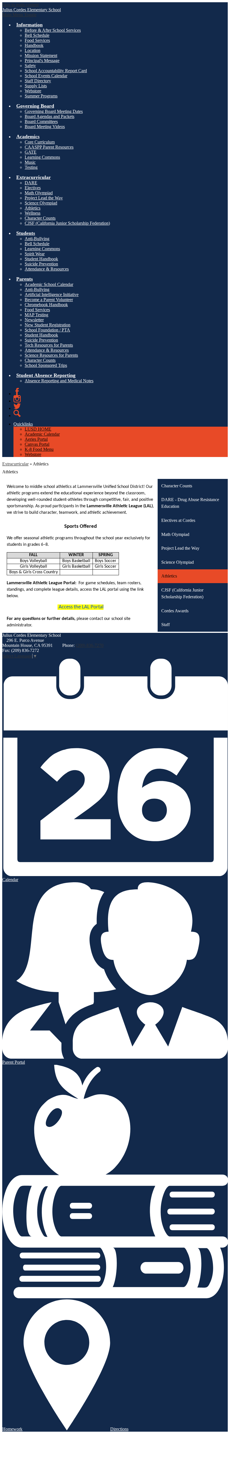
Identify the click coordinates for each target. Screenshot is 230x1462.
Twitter (17, 406)
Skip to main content (20, 4)
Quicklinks (23, 424)
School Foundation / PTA (47, 330)
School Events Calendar (46, 75)
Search (17, 413)
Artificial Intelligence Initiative (52, 294)
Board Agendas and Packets (49, 116)
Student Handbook (41, 258)
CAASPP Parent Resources (49, 147)
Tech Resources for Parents (49, 345)
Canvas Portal (37, 444)
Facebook (17, 391)
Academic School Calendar (49, 284)
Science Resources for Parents (51, 355)
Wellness (32, 213)
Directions (119, 1429)
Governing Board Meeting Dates (54, 111)
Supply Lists (36, 85)
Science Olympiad (41, 203)
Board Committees (41, 121)
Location (32, 50)
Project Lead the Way (44, 197)
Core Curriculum (40, 142)
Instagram (17, 399)
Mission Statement (41, 55)
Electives (33, 187)
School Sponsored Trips (46, 365)
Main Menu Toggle (19, 14)
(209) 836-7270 (90, 645)
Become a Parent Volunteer (49, 299)
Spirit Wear (35, 253)
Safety (30, 65)
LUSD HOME (38, 429)
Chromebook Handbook (46, 304)
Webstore (33, 90)
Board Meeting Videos (45, 126)
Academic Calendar (42, 434)
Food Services (37, 40)
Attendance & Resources (47, 269)
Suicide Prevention (41, 264)
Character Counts (40, 218)
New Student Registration (47, 324)
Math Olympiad (39, 192)
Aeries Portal (36, 439)
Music (30, 162)
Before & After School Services (53, 30)
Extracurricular (15, 463)
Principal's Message (42, 60)
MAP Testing (36, 314)
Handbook (34, 45)
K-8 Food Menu (39, 449)
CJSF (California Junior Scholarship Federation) (67, 223)
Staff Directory (38, 80)
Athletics (32, 208)
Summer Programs (41, 96)
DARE (31, 182)
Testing (31, 167)
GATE (30, 152)
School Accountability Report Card (56, 70)
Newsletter (34, 319)
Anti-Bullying (37, 238)
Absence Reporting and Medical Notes (59, 380)
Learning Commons (42, 157)
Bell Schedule (37, 35)
